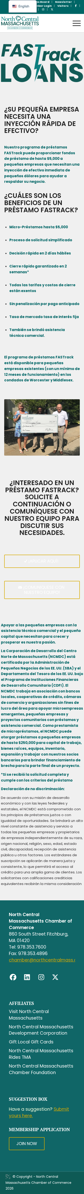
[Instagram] (41, 977)
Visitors (63, 6)
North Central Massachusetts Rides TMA (41, 1054)
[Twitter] (55, 977)
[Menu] (74, 19)
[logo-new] (34, 23)
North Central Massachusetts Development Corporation (41, 1030)
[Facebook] (13, 977)
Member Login (41, 6)
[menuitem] (41, 2)
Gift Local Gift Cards (31, 1042)
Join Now (26, 1143)
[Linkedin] (27, 977)
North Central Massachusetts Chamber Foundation (41, 1069)
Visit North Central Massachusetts (29, 1014)
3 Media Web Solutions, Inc (8, 1176)
